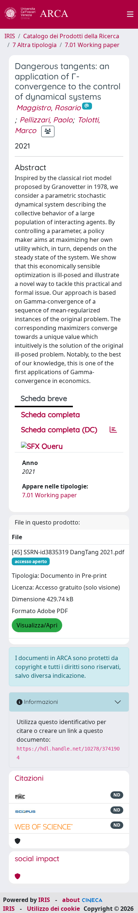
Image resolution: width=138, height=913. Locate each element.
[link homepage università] (102, 14)
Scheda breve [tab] (44, 398)
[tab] (113, 429)
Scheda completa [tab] (50, 414)
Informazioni (40, 701)
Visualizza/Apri (37, 625)
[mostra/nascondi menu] (130, 14)
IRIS (9, 36)
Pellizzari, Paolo (46, 119)
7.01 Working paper (92, 45)
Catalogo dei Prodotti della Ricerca (71, 36)
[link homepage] (40, 14)
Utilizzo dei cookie (53, 909)
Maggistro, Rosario (48, 107)
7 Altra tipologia (35, 45)
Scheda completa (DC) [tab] (59, 429)
